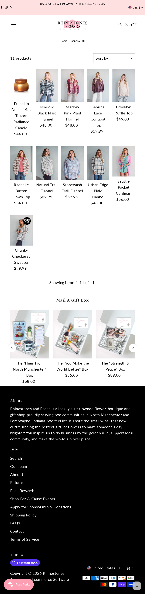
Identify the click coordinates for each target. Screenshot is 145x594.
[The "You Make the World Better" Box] (72, 334)
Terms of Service (24, 539)
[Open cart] (133, 24)
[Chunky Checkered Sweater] (21, 230)
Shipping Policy (23, 515)
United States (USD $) (111, 568)
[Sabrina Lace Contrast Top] (98, 86)
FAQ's (15, 523)
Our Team (18, 466)
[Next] (103, 7)
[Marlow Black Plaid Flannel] (47, 86)
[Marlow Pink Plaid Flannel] (72, 86)
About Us (18, 474)
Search (16, 458)
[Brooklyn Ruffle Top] (123, 86)
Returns (17, 482)
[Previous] (41, 7)
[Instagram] (6, 7)
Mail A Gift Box (72, 300)
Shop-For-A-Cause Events (32, 498)
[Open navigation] (13, 24)
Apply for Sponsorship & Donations (40, 507)
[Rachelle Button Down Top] (21, 163)
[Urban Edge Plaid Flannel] (98, 163)
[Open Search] (120, 24)
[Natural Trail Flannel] (47, 163)
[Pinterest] (11, 7)
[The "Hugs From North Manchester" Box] (29, 334)
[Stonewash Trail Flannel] (72, 163)
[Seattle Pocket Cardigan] (123, 161)
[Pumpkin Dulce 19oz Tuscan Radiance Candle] (21, 84)
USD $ (136, 7)
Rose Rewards (22, 490)
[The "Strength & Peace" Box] (115, 334)
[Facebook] (1, 7)
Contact (17, 531)
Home (63, 40)
